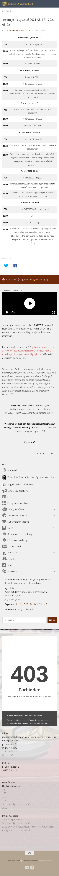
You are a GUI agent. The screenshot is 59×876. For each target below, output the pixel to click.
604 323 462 (7, 755)
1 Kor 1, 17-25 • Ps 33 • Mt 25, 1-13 (31, 604)
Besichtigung (42, 279)
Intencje (6, 11)
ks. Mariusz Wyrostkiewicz (21, 30)
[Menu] (55, 4)
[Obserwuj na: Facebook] (32, 867)
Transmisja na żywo (13, 290)
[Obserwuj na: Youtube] (27, 867)
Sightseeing (26, 279)
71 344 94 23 (7, 751)
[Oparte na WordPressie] (21, 861)
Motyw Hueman (45, 860)
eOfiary (50, 412)
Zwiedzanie (11, 279)
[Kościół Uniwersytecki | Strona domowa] (23, 3)
